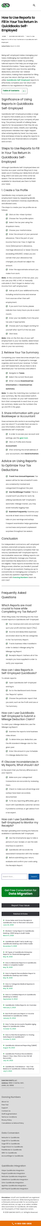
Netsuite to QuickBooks (10, 1137)
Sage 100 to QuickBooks (11, 1144)
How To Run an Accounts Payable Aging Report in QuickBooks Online (19, 1025)
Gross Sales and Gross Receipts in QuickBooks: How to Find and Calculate (18, 921)
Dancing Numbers (20, 577)
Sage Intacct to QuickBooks (12, 1147)
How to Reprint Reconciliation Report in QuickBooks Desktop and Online (19, 974)
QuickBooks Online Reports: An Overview (20, 1005)
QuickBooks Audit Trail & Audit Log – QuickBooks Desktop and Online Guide (18, 943)
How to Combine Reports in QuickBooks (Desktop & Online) (19, 996)
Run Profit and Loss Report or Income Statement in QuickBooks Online (18, 1015)
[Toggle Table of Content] (22, 91)
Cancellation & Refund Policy (13, 1123)
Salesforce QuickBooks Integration (15, 1179)
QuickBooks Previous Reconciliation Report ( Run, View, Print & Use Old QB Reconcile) (17, 1056)
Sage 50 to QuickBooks (10, 1140)
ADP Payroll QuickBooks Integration (15, 1188)
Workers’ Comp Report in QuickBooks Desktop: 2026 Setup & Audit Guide (18, 932)
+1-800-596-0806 (23, 1223)
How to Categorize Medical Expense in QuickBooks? (18, 985)
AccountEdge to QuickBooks (12, 1156)
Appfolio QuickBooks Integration (14, 1185)
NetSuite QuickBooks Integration (14, 1176)
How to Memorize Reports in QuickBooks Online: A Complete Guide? (19, 964)
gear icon (24, 438)
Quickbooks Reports (16, 36)
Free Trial (5, 1105)
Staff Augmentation (9, 1114)
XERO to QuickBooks (9, 1153)
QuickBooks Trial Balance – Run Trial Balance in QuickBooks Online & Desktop (18, 1068)
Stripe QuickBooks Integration (13, 1170)
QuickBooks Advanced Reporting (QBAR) (21, 1045)
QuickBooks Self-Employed (18, 80)
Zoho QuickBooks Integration (13, 1182)
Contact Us (6, 1111)
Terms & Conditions (9, 1117)
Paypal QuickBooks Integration (13, 1173)
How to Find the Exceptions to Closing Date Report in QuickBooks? (18, 1036)
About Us (5, 1101)
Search (34, 876)
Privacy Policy (7, 1120)
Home (4, 36)
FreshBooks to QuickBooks (12, 1150)
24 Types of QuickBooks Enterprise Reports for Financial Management (17, 953)
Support (5, 1108)
